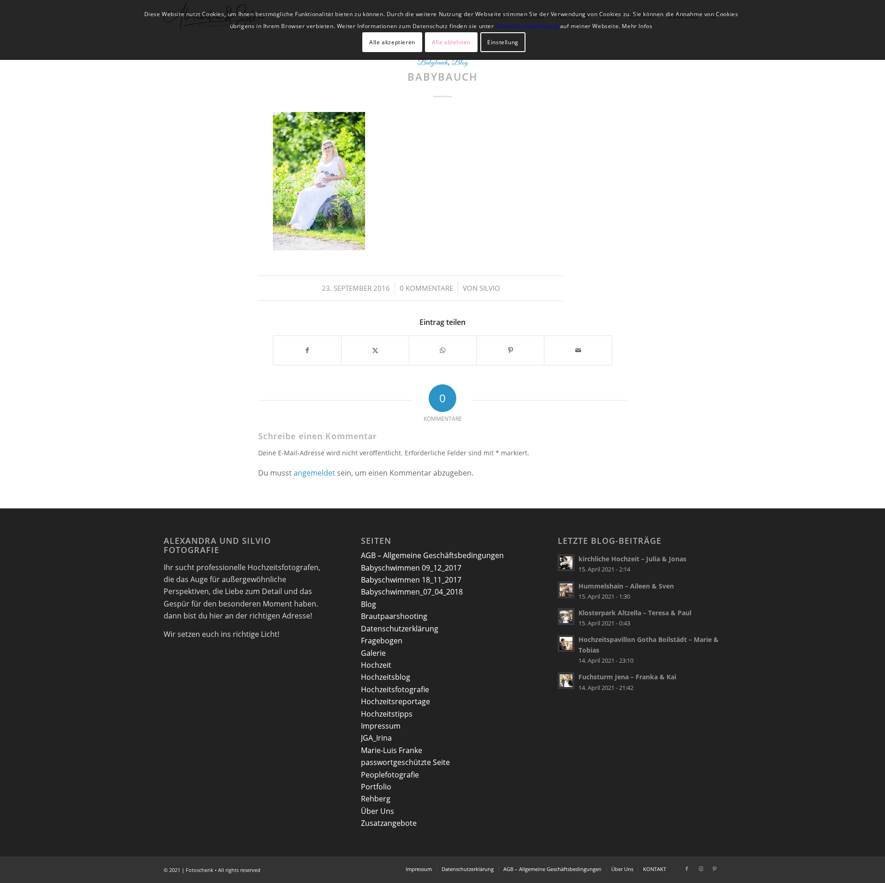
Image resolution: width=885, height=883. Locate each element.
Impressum (381, 726)
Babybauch (433, 63)
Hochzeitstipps (387, 714)
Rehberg (375, 799)
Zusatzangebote (389, 823)
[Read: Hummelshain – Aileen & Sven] (566, 590)
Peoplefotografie (390, 775)
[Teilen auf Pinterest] (510, 350)
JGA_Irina (376, 738)
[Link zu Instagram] (701, 869)
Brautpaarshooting (394, 616)
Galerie (373, 653)
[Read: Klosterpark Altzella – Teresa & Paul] (566, 616)
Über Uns (377, 811)
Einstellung (503, 42)
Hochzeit (376, 665)
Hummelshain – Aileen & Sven (626, 586)
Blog (460, 63)
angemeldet (314, 473)
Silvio (489, 288)
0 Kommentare (426, 288)
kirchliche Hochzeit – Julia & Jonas (632, 558)
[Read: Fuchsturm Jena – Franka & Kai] (566, 680)
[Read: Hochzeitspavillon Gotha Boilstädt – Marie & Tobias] (566, 643)
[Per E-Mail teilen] (578, 350)
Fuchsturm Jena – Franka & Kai (627, 676)
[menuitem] (419, 869)
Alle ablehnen (451, 42)
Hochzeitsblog (385, 677)
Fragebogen (381, 641)
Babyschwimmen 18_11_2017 (411, 580)
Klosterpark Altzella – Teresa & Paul (634, 612)
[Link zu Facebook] (687, 869)
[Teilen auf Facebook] (307, 350)
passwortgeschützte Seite (405, 762)
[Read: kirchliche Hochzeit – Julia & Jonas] (566, 562)
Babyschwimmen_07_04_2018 (412, 592)
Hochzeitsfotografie (395, 689)
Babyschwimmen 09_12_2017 (411, 568)
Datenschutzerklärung (399, 629)
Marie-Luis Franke (391, 750)
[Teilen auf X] (375, 350)
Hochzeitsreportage (395, 701)
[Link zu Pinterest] (714, 869)
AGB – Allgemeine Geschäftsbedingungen (432, 555)
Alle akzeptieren (392, 42)
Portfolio (376, 787)
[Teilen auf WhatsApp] (443, 350)
